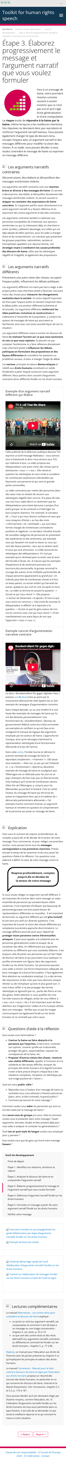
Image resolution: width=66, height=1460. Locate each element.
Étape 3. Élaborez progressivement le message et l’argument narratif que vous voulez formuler (33, 1187)
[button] (33, 3)
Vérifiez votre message (19, 1214)
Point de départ (16, 1161)
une (17, 696)
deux (24, 696)
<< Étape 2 (25, 1434)
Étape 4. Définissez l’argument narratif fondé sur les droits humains (35, 1197)
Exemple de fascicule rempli (24, 1242)
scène (20, 751)
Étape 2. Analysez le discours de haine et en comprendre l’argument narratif (30, 1178)
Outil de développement (19, 1155)
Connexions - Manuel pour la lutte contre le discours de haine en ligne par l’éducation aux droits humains (33, 1372)
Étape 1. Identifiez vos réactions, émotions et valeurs (31, 1169)
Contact (46, 1455)
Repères (10, 1351)
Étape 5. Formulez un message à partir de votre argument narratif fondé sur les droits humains (33, 1206)
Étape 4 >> (41, 1434)
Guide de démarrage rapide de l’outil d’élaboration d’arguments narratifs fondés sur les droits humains (32, 1265)
